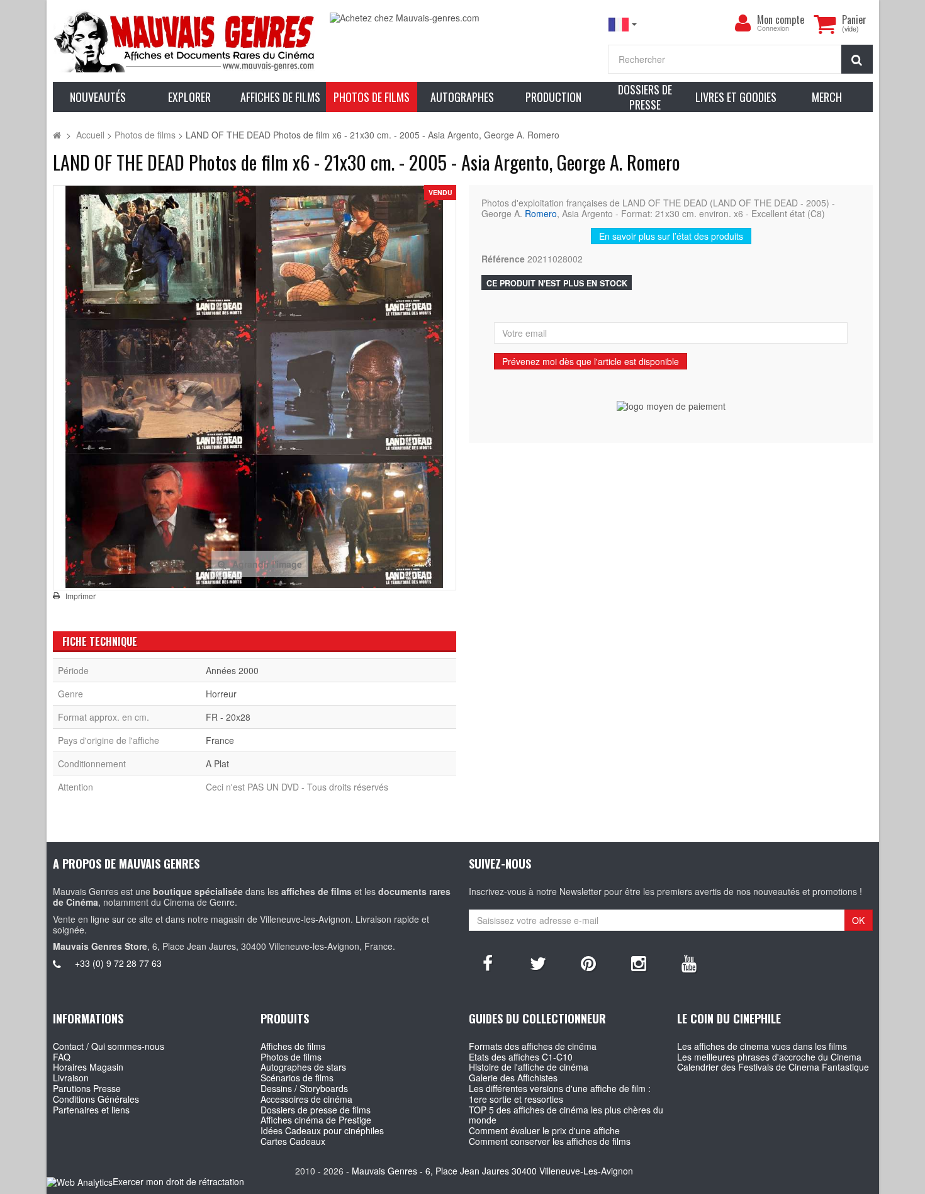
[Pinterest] (588, 962)
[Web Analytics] (80, 1182)
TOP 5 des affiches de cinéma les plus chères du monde (566, 1115)
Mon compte (780, 19)
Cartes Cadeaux (293, 1141)
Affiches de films (293, 1046)
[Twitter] (538, 962)
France (220, 740)
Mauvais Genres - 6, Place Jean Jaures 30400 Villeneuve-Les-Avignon (492, 1170)
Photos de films (291, 1056)
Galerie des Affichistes (513, 1077)
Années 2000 (232, 670)
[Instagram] (639, 962)
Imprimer (80, 596)
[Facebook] (488, 962)
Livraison (71, 1077)
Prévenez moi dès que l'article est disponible (590, 361)
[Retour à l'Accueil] (57, 134)
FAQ (61, 1056)
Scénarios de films (297, 1077)
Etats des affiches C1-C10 (521, 1056)
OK (858, 920)
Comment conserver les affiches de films (550, 1141)
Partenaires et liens (91, 1109)
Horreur (221, 693)
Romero (541, 213)
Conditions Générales (96, 1099)
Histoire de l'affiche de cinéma (528, 1067)
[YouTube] (689, 962)
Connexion (773, 29)
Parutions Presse (87, 1088)
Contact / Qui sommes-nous (108, 1046)
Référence (503, 259)
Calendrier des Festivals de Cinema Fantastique (773, 1067)
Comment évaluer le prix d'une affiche (544, 1130)
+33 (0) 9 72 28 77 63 (118, 963)
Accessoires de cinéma (306, 1099)
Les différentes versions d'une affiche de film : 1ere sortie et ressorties (560, 1093)
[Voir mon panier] (824, 23)
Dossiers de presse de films (316, 1109)
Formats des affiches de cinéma (533, 1046)
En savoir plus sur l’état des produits (671, 236)
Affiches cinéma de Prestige (316, 1119)
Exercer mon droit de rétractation (178, 1181)
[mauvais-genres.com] (185, 40)
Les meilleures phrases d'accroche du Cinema (769, 1056)
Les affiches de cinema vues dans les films (762, 1046)
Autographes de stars (303, 1067)
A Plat (217, 763)
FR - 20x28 (228, 717)
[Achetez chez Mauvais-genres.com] (462, 18)
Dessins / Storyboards (304, 1088)
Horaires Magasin (88, 1067)
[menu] (743, 23)
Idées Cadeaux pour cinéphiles (322, 1130)
